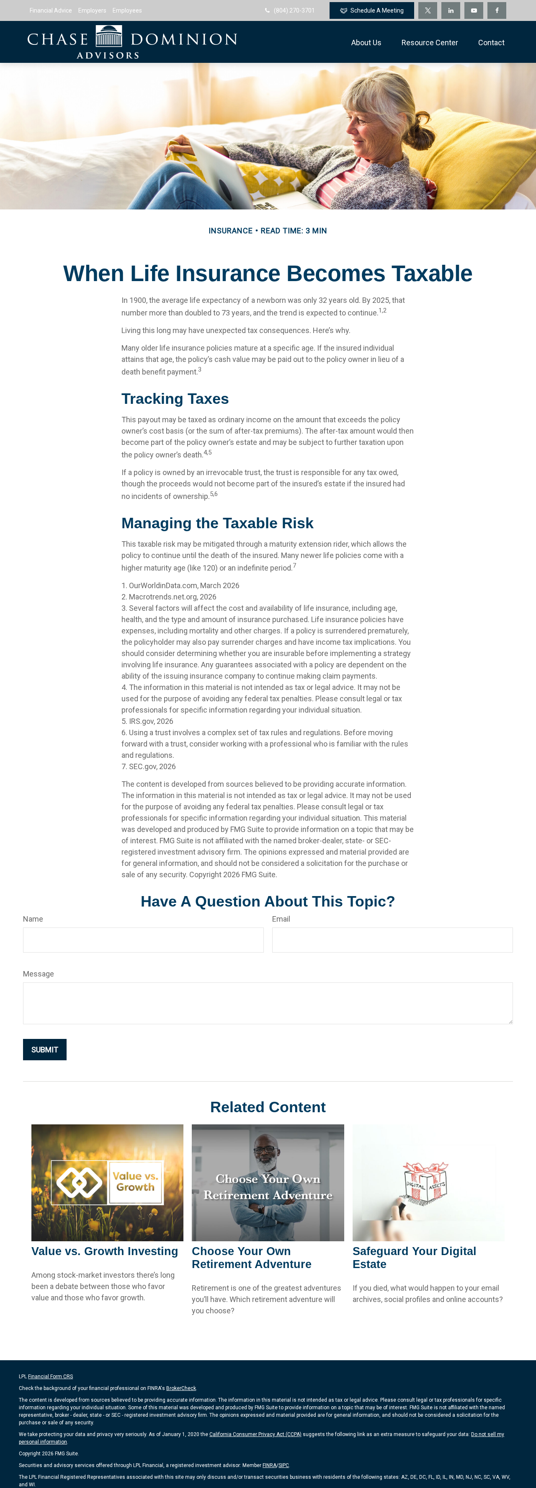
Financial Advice (51, 10)
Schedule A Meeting (377, 10)
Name (33, 918)
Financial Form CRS (50, 1377)
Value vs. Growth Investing (104, 1251)
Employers (92, 10)
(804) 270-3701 (294, 10)
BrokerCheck (181, 1388)
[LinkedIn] (450, 10)
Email (281, 918)
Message (38, 973)
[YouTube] (473, 10)
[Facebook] (496, 10)
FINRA (269, 1465)
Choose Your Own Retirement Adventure (252, 1258)
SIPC (283, 1465)
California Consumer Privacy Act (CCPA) (255, 1434)
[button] (366, 42)
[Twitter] (427, 10)
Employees (127, 10)
